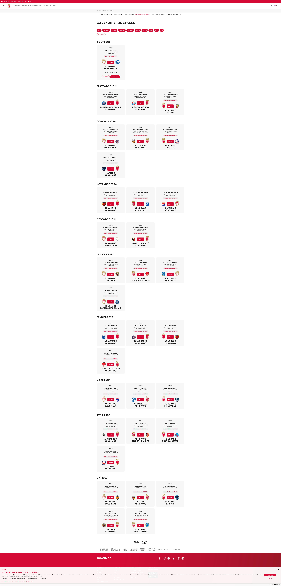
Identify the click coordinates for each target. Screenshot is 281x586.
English (4, 569)
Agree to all (270, 575)
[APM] (136, 542)
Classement (47, 6)
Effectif (24, 6)
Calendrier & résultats (35, 6)
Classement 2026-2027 (174, 14)
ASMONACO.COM (5, 1)
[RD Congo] (104, 550)
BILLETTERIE (14, 1)
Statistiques (129, 14)
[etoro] (177, 550)
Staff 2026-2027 (118, 14)
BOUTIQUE (20, 1)
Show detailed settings (7, 581)
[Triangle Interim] (133, 550)
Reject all (270, 578)
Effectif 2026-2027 (106, 14)
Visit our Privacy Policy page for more (24, 581)
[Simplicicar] (164, 550)
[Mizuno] (144, 542)
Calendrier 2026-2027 (142, 14)
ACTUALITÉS (17, 6)
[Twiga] (125, 550)
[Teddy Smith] (142, 550)
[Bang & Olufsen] (151, 550)
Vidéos (54, 6)
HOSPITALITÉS (28, 1)
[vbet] (115, 550)
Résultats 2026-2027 (158, 14)
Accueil (98, 10)
